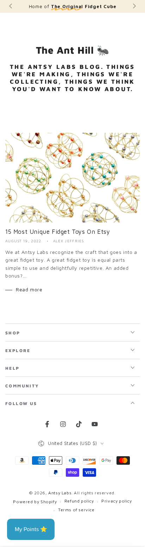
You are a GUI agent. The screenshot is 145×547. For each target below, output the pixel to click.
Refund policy (79, 501)
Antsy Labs (59, 492)
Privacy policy (116, 501)
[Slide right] (134, 6)
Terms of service (76, 509)
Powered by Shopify (35, 501)
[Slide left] (11, 6)
